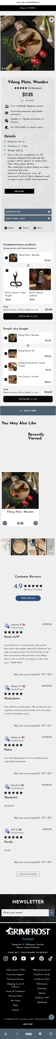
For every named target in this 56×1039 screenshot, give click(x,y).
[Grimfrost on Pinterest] (41, 958)
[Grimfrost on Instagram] (5, 958)
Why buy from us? (42, 970)
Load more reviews (28, 874)
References (42, 984)
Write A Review (28, 598)
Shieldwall (42, 1002)
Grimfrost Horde (42, 974)
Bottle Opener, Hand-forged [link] (15, 294)
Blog (15, 1005)
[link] (13, 258)
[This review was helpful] (43, 674)
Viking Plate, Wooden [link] (29, 255)
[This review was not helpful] (48, 674)
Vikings (42, 993)
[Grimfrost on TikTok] (50, 958)
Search (15, 1010)
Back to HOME (30, 410)
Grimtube (41, 988)
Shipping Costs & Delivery (15, 985)
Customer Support (15, 974)
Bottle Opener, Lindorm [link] (36, 294)
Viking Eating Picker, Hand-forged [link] (31, 364)
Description (13, 212)
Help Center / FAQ (15, 970)
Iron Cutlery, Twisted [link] (28, 377)
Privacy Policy (15, 996)
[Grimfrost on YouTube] (23, 958)
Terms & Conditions (15, 991)
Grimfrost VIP (42, 998)
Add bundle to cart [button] (28, 316)
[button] (5, 546)
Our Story (15, 1001)
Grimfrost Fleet (42, 979)
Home (23, 8)
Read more (16, 662)
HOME (31, 8)
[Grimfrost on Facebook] (14, 958)
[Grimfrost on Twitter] (32, 958)
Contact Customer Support (28, 953)
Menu (29, 1033)
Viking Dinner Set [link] (26, 351)
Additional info (15, 218)
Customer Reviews (15, 979)
